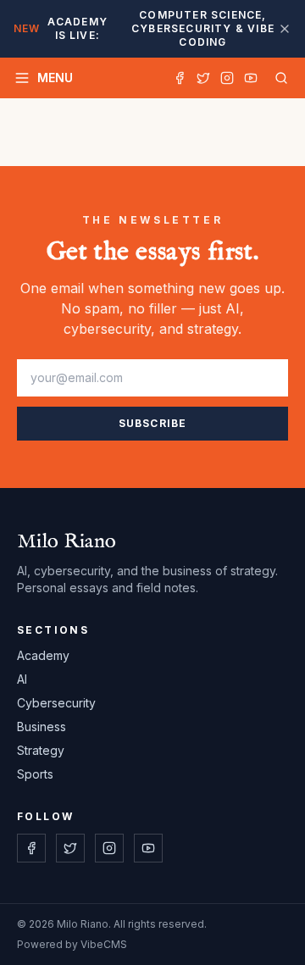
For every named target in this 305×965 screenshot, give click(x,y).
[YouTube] (251, 78)
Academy (43, 655)
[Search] (278, 78)
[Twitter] (203, 78)
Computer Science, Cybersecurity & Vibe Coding (144, 28)
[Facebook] (179, 78)
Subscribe (153, 423)
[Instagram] (227, 78)
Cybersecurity (56, 703)
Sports (35, 774)
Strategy (40, 750)
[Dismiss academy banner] (284, 29)
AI (22, 679)
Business (41, 726)
